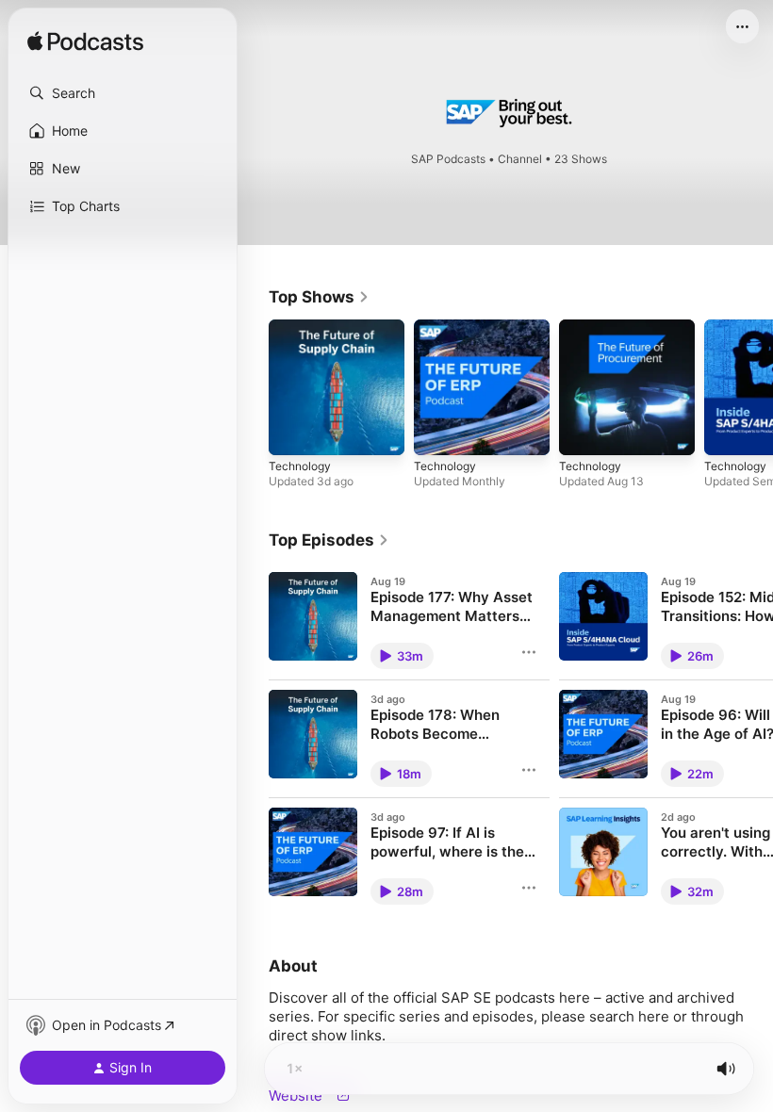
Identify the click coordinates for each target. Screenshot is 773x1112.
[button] (122, 93)
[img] (85, 42)
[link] (319, 296)
